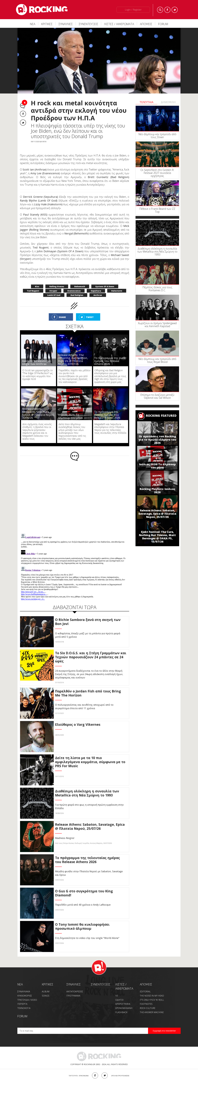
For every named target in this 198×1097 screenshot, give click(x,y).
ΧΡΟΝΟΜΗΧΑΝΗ (123, 1002)
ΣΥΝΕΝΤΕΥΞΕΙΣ (88, 24)
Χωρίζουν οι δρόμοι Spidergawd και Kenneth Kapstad (157, 324)
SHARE (62, 311)
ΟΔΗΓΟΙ (119, 994)
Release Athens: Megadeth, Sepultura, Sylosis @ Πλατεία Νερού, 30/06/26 (38, 407)
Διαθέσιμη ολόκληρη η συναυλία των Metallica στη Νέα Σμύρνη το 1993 (157, 251)
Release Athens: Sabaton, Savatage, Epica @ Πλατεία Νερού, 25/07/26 (157, 514)
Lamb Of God (53, 289)
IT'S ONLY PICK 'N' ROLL (152, 994)
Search (160, 10)
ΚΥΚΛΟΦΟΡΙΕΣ (24, 990)
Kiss (37, 281)
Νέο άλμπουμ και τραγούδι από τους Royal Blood (157, 360)
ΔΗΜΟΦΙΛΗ (168, 102)
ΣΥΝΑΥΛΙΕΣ (65, 24)
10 (116, 990)
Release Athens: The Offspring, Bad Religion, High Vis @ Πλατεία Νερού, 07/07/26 (73, 354)
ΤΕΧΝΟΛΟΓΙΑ (23, 1002)
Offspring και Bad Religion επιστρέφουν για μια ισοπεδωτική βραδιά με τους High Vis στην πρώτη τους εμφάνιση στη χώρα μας (110, 370)
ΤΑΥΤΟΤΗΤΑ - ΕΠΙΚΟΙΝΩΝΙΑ (78, 1070)
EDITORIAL (145, 985)
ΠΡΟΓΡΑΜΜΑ (73, 990)
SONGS (45, 990)
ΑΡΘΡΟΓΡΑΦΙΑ (122, 998)
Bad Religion (77, 289)
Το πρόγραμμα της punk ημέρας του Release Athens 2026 (110, 355)
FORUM (163, 24)
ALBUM (45, 985)
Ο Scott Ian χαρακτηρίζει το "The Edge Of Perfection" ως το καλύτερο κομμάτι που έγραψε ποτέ (37, 369)
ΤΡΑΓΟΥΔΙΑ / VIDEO (27, 994)
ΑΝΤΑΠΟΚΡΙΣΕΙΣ (74, 985)
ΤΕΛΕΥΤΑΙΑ (146, 102)
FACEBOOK (95, 1070)
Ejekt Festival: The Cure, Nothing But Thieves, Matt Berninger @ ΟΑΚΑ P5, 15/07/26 (157, 536)
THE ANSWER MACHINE (152, 1006)
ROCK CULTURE (147, 1002)
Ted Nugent (33, 285)
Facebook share (23, 114)
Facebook (167, 10)
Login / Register (133, 9)
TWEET (90, 311)
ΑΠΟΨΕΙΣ (146, 24)
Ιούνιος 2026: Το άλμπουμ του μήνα (70, 410)
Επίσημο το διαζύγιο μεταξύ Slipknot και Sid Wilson (157, 396)
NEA (20, 979)
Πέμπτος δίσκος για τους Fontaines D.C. (157, 288)
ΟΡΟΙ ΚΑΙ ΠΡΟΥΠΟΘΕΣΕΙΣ (120, 1070)
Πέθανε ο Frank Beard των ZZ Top (157, 210)
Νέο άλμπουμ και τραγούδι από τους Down (157, 135)
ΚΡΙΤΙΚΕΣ (47, 24)
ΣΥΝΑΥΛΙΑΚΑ (23, 985)
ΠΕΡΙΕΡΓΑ (22, 998)
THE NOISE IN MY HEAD (152, 990)
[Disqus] (74, 490)
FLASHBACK (121, 1006)
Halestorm (116, 285)
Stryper (53, 285)
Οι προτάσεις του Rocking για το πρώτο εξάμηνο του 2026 (157, 440)
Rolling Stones (56, 281)
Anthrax (97, 289)
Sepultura (96, 285)
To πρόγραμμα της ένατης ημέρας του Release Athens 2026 (107, 409)
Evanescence (74, 285)
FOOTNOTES (146, 998)
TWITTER (105, 1070)
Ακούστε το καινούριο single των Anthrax (36, 356)
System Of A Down (104, 281)
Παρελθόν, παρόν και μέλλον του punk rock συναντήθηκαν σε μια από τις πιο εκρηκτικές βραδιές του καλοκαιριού (74, 370)
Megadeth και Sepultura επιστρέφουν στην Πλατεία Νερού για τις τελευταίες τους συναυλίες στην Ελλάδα (110, 423)
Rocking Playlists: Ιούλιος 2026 (157, 490)
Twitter (175, 10)
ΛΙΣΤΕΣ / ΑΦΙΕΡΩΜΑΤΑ (119, 24)
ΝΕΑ (32, 24)
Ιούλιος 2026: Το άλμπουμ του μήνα (157, 465)
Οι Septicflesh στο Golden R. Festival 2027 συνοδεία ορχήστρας (157, 173)
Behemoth (79, 281)
